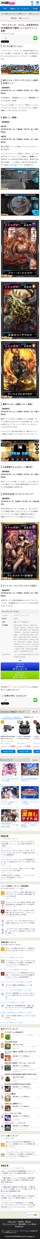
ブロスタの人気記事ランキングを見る (12, 1022)
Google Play (20, 675)
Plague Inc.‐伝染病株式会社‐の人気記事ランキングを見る (17, 1012)
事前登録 (14, 18)
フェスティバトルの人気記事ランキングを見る (14, 969)
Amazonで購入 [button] (8, 751)
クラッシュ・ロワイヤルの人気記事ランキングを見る (16, 990)
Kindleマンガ (28, 717)
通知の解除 (22, 1224)
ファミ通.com (31, 1224)
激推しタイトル (24, 18)
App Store (20, 667)
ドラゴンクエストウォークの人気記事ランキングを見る (17, 982)
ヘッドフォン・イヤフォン (11, 717)
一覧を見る (34, 712)
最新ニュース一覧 (34, 14)
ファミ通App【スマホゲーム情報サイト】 (14, 14)
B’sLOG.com (19, 1226)
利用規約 (21, 1222)
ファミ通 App (8, 3)
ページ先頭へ (34, 1215)
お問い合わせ (12, 1222)
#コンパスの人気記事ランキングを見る (12, 957)
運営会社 (28, 1222)
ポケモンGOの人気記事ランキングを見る (13, 1002)
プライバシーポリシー (9, 1224)
